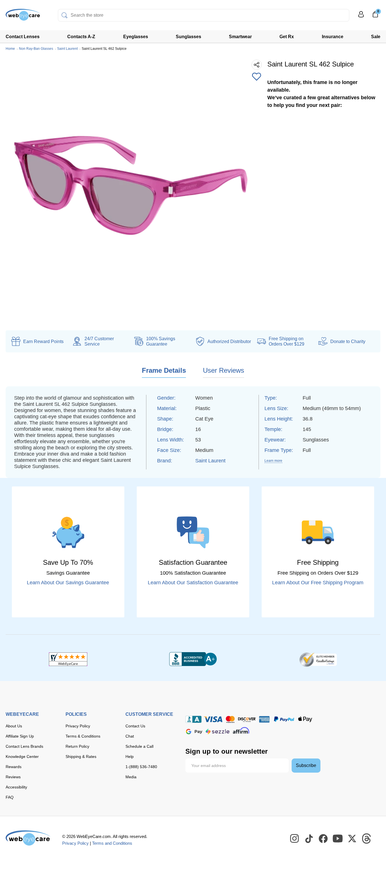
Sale (375, 36)
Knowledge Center (22, 756)
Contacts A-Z (81, 36)
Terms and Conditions (112, 843)
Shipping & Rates (81, 756)
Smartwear (240, 36)
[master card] (230, 719)
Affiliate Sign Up (20, 736)
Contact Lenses (23, 36)
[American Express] (264, 719)
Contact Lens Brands (24, 746)
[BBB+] (193, 659)
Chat (129, 736)
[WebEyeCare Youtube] (338, 839)
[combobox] (203, 15)
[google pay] (194, 731)
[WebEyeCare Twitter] (352, 839)
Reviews (13, 777)
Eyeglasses (135, 36)
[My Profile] (361, 17)
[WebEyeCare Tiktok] (309, 839)
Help (129, 756)
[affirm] (241, 730)
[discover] (247, 719)
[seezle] (217, 731)
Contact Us (135, 726)
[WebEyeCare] (28, 838)
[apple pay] (305, 719)
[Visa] (213, 719)
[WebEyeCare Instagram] (295, 839)
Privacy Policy (78, 726)
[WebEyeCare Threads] (367, 839)
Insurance (332, 36)
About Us (14, 726)
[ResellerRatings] (318, 659)
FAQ (10, 797)
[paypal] (284, 719)
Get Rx (286, 36)
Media (130, 777)
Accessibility (16, 787)
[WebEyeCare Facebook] (323, 839)
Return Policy (77, 746)
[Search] (64, 15)
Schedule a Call (139, 746)
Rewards (13, 766)
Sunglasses (188, 36)
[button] (256, 77)
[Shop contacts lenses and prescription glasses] (23, 17)
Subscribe (306, 765)
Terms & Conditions (83, 736)
